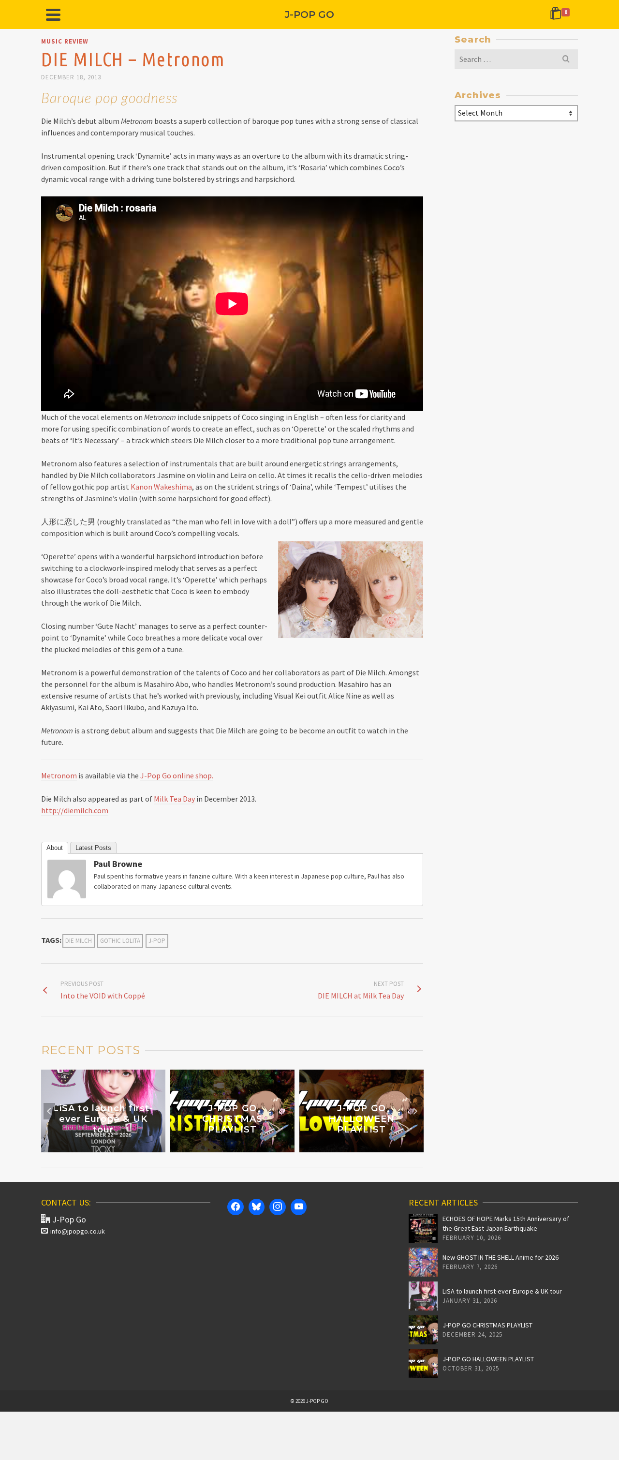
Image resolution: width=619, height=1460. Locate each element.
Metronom (59, 775)
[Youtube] (299, 1207)
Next (415, 1111)
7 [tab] (261, 1147)
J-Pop (156, 941)
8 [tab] (273, 1147)
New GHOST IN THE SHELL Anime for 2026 (500, 1257)
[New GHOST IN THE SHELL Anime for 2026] (423, 1262)
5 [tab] (238, 1147)
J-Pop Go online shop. (176, 775)
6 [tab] (249, 1147)
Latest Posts (93, 847)
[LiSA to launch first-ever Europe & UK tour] (423, 1296)
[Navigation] (53, 14)
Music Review (64, 41)
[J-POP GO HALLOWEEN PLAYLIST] (423, 1363)
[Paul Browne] (66, 878)
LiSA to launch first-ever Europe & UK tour (502, 1291)
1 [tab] (191, 1147)
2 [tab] (203, 1147)
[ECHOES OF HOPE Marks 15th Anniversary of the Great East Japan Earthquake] (423, 1228)
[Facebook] (235, 1207)
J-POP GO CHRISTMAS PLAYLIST (487, 1325)
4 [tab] (226, 1147)
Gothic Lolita (120, 941)
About (54, 847)
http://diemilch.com (74, 810)
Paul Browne (118, 863)
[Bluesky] (256, 1207)
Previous (49, 1111)
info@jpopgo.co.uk (77, 1231)
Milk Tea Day (174, 799)
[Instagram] (277, 1207)
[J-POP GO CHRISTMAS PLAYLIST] (423, 1329)
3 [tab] (215, 1147)
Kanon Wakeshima (161, 487)
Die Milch (78, 941)
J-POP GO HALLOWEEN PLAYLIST (488, 1359)
